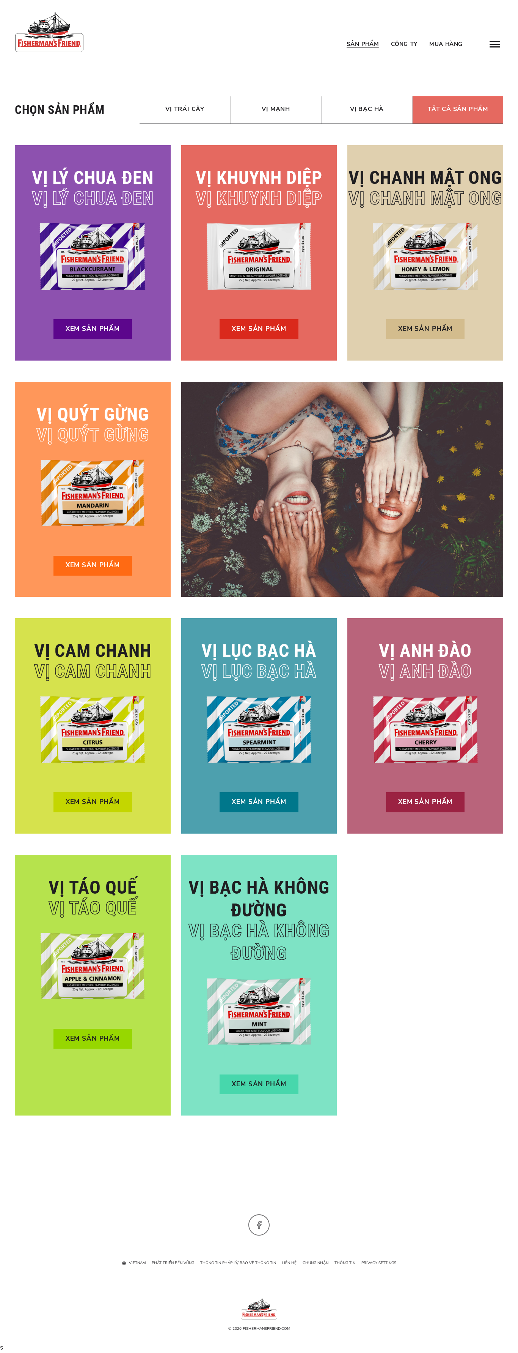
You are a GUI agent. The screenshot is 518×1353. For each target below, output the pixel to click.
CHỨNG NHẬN (315, 1263)
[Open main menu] (495, 44)
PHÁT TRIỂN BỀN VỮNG (173, 1263)
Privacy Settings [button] (378, 1263)
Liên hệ (289, 1263)
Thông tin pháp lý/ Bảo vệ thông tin (238, 1263)
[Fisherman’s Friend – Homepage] (49, 31)
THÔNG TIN (344, 1263)
